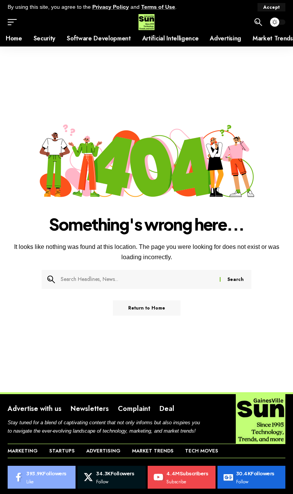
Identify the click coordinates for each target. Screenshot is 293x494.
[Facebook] (42, 477)
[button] (271, 7)
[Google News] (251, 477)
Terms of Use (158, 7)
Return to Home (146, 308)
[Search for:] (137, 279)
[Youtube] (182, 477)
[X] (111, 477)
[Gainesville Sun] (146, 22)
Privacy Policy (110, 7)
